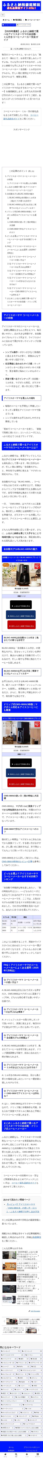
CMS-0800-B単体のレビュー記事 (17, 861)
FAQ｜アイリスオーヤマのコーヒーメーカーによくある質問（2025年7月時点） (21, 249)
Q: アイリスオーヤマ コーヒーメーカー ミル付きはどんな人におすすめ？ (22, 281)
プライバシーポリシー (32, 1447)
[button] (37, 741)
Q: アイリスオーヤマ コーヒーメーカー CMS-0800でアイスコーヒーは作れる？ (23, 291)
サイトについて (31, 1451)
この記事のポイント (18, 171)
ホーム (11, 1447)
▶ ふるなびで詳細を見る (21, 606)
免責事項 (37, 1237)
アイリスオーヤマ (24, 25)
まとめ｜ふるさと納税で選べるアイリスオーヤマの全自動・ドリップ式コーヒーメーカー (21, 301)
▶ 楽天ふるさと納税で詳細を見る (21, 626)
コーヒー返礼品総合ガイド (24, 1183)
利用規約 (11, 1451)
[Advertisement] (21, 147)
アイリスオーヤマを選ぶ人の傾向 (23, 183)
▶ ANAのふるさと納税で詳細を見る (21, 616)
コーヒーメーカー (9, 25)
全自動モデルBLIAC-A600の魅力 (20, 194)
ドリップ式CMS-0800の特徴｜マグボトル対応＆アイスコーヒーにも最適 (21, 215)
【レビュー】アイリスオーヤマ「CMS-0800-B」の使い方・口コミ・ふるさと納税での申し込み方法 (22, 1208)
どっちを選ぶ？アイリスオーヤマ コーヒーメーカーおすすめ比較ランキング (22, 239)
